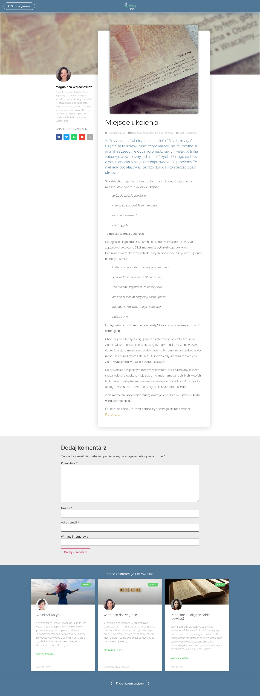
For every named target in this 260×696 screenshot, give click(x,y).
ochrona (141, 133)
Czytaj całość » (46, 654)
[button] (59, 137)
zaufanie (169, 133)
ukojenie (159, 133)
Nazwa (67, 508)
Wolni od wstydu (49, 615)
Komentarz (69, 463)
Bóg (133, 133)
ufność (149, 133)
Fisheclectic (113, 414)
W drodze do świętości (120, 615)
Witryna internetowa (74, 536)
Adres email (70, 522)
